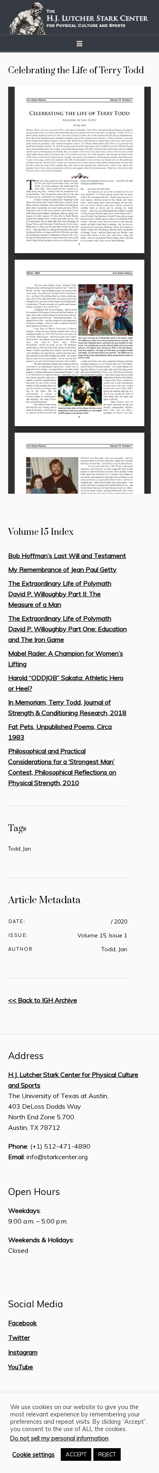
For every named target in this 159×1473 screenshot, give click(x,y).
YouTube (20, 1367)
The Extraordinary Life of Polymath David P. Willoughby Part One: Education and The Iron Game (67, 628)
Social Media (35, 1304)
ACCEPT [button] (76, 1454)
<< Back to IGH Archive (42, 1000)
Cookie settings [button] (33, 1454)
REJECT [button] (107, 1454)
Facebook (22, 1323)
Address (26, 1056)
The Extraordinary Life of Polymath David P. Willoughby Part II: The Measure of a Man (59, 593)
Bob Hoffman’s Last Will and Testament (67, 556)
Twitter (19, 1337)
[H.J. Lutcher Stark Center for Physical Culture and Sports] (79, 17)
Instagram (23, 1352)
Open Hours (34, 1191)
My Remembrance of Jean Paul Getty (62, 569)
